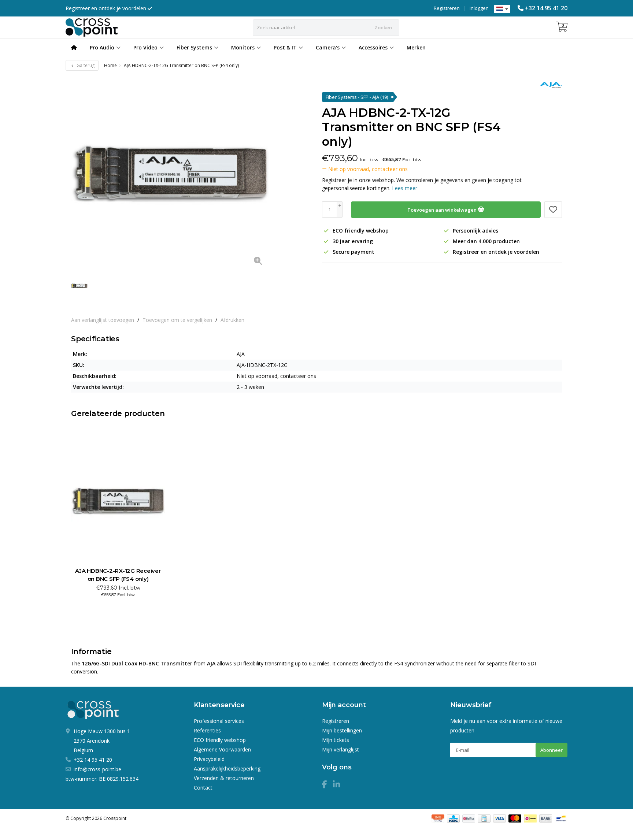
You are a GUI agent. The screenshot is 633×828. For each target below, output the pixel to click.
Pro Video (145, 47)
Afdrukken (232, 319)
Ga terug (85, 65)
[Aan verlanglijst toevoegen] (553, 209)
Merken (416, 47)
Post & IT (285, 47)
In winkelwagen (115, 608)
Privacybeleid (209, 758)
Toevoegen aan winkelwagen (442, 210)
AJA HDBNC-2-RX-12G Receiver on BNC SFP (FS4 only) (117, 574)
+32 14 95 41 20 (546, 8)
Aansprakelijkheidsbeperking (227, 768)
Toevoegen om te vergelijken (177, 319)
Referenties (207, 730)
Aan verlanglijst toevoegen (102, 319)
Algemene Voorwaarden (222, 749)
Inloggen (479, 8)
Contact (203, 787)
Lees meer (404, 188)
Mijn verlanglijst (340, 749)
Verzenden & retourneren (224, 778)
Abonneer (551, 750)
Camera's (328, 47)
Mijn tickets (335, 739)
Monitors (243, 47)
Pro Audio (102, 47)
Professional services (219, 720)
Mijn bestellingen (342, 730)
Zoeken (383, 27)
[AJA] (548, 85)
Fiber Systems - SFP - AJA (357, 97)
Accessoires (373, 47)
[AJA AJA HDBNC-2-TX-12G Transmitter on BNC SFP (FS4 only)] (170, 173)
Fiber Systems (194, 47)
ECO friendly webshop (220, 739)
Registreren (447, 8)
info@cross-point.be (97, 769)
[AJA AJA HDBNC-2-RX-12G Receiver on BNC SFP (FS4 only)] (118, 500)
